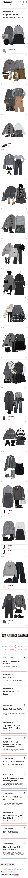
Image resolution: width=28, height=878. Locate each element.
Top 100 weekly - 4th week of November (12, 726)
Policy (13, 862)
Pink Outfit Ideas (10, 832)
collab (23, 862)
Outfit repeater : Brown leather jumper (13, 779)
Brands (2, 4)
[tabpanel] (2, 641)
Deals (15, 4)
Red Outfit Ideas (10, 677)
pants (12, 646)
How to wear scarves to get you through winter (13, 763)
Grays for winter (10, 14)
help (26, 862)
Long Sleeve (4, 646)
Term (10, 862)
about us (2, 862)
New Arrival (21, 4)
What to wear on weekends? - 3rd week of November (12, 744)
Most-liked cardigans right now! (12, 816)
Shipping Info (18, 862)
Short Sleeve (7, 646)
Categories (9, 4)
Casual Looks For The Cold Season (12, 798)
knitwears (23, 646)
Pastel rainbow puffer (12, 709)
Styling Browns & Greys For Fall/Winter (13, 848)
